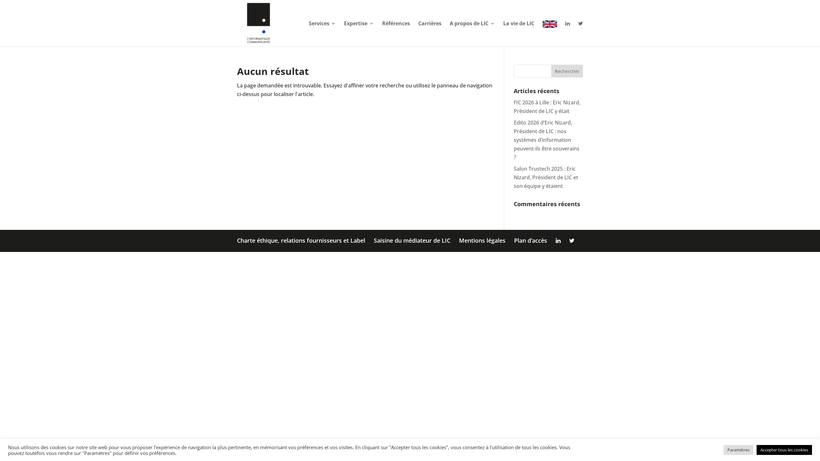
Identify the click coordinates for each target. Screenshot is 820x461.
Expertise (355, 24)
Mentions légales (482, 240)
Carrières (429, 24)
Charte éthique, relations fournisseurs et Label (301, 240)
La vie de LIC (518, 24)
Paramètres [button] (738, 450)
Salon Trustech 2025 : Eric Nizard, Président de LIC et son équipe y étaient (546, 177)
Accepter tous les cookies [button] (784, 450)
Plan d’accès (530, 240)
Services (319, 24)
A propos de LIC (469, 24)
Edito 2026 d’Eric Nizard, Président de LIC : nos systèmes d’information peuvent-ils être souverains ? (546, 140)
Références (396, 24)
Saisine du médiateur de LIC (412, 240)
